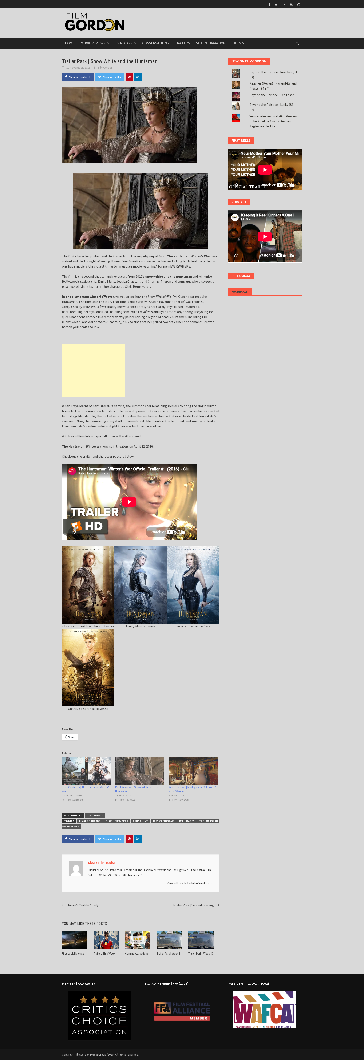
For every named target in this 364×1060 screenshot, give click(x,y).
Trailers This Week (104, 953)
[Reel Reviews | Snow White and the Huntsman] (139, 771)
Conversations (155, 43)
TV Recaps (123, 43)
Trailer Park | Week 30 (200, 953)
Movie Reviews (93, 43)
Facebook (240, 291)
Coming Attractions (137, 953)
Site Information (211, 43)
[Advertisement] (93, 370)
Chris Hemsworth (116, 821)
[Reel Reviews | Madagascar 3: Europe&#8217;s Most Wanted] (193, 771)
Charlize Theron (89, 821)
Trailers (182, 43)
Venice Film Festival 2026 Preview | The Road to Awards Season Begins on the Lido (273, 121)
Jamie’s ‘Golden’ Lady (82, 905)
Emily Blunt (140, 821)
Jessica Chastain (163, 821)
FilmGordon (105, 67)
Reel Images (186, 821)
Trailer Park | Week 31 (169, 953)
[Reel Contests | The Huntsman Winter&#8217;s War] (86, 771)
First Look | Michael (73, 953)
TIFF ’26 (238, 43)
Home (69, 43)
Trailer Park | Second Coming (193, 905)
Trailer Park (95, 815)
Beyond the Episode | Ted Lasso (271, 95)
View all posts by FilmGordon (190, 883)
